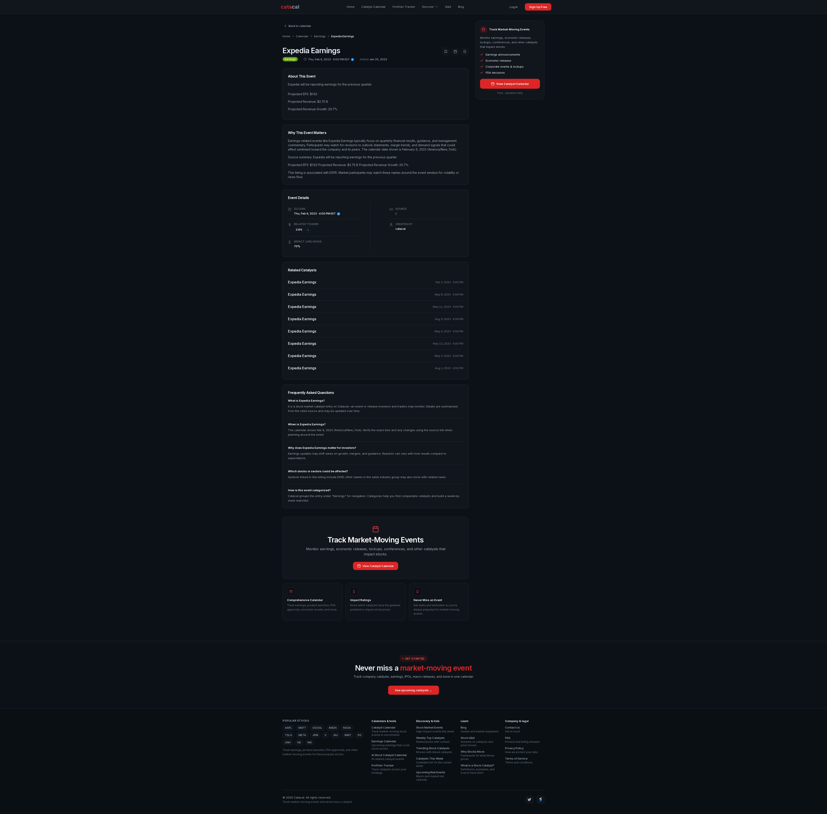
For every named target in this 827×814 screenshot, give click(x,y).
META (302, 735)
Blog (461, 6)
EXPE (299, 229)
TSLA (288, 735)
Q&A (448, 6)
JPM (315, 735)
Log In (514, 7)
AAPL (288, 727)
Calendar (302, 36)
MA (310, 742)
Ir (396, 213)
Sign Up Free (538, 7)
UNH (288, 742)
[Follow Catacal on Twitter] (529, 799)
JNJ (335, 735)
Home (350, 6)
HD (299, 742)
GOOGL (317, 727)
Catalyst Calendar (373, 6)
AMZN (333, 727)
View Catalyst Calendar (378, 566)
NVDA (347, 727)
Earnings (320, 36)
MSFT (302, 727)
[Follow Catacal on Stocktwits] (540, 799)
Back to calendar (300, 26)
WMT (347, 735)
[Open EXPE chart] (308, 230)
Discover (428, 6)
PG (359, 735)
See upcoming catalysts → (413, 690)
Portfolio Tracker (404, 6)
